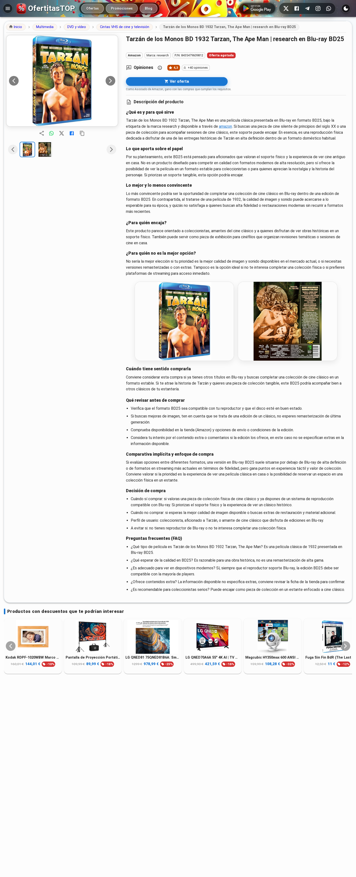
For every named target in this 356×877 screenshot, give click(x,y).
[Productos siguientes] (345, 646)
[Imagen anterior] (14, 81)
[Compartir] (42, 133)
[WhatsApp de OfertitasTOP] (328, 8)
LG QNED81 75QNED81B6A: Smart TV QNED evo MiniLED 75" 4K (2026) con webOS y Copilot (152, 657)
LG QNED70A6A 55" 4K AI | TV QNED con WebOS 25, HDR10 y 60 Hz (213, 657)
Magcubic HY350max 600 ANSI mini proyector (272, 657)
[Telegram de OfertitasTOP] (307, 8)
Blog (148, 8)
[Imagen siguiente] (110, 81)
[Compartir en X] (61, 133)
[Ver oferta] (62, 81)
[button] (16, 27)
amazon (225, 126)
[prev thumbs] (13, 149)
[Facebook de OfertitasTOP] (297, 8)
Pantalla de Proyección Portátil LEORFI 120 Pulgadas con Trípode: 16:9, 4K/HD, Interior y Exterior (93, 657)
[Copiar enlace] (82, 133)
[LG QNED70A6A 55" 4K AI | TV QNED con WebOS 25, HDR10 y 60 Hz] (213, 637)
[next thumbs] (111, 149)
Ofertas (92, 8)
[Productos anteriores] (10, 646)
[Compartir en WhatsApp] (51, 133)
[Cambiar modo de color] (345, 8)
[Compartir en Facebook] (71, 133)
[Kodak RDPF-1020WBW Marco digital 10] (33, 637)
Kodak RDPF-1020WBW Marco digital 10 (33, 657)
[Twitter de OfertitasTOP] (286, 8)
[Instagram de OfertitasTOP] (318, 8)
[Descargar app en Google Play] (257, 8)
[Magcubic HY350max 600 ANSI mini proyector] (272, 637)
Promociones (122, 8)
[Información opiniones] (159, 67)
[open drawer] (8, 8)
